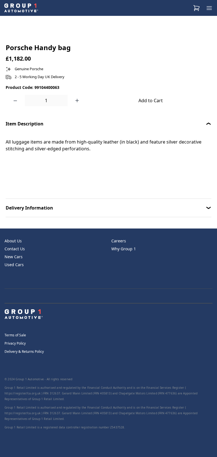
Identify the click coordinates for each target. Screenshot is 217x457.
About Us (13, 241)
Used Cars (14, 264)
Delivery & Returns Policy (24, 351)
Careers (118, 241)
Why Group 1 (123, 248)
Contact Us (15, 248)
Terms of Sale (15, 335)
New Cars (14, 256)
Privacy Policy (15, 343)
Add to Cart (150, 100)
